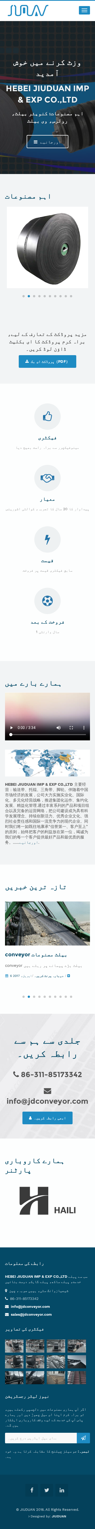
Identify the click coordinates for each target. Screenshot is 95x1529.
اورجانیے (50, 141)
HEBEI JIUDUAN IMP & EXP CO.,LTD (36, 1276)
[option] (47, 247)
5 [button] (45, 296)
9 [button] (66, 296)
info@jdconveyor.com (30, 1306)
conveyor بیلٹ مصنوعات (36, 954)
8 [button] (60, 296)
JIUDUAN (59, 1516)
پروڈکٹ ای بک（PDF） (50, 361)
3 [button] (34, 296)
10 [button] (71, 296)
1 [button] (23, 296)
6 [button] (50, 296)
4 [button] (39, 296)
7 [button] (55, 296)
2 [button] (29, 296)
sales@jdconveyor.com (31, 1314)
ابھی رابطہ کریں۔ (49, 1118)
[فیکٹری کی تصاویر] (15, 1347)
